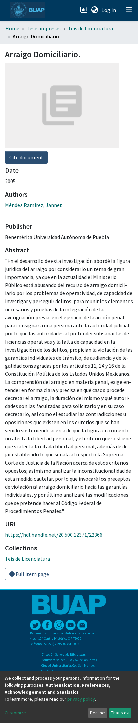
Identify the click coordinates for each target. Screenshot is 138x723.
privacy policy (81, 699)
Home (12, 28)
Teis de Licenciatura (90, 28)
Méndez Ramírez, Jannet (33, 205)
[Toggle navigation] (129, 10)
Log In (109, 10)
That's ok (120, 713)
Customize (15, 713)
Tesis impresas (44, 28)
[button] (94, 10)
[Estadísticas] (84, 10)
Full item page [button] (32, 574)
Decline (97, 713)
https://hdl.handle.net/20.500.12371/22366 (53, 534)
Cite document (26, 157)
